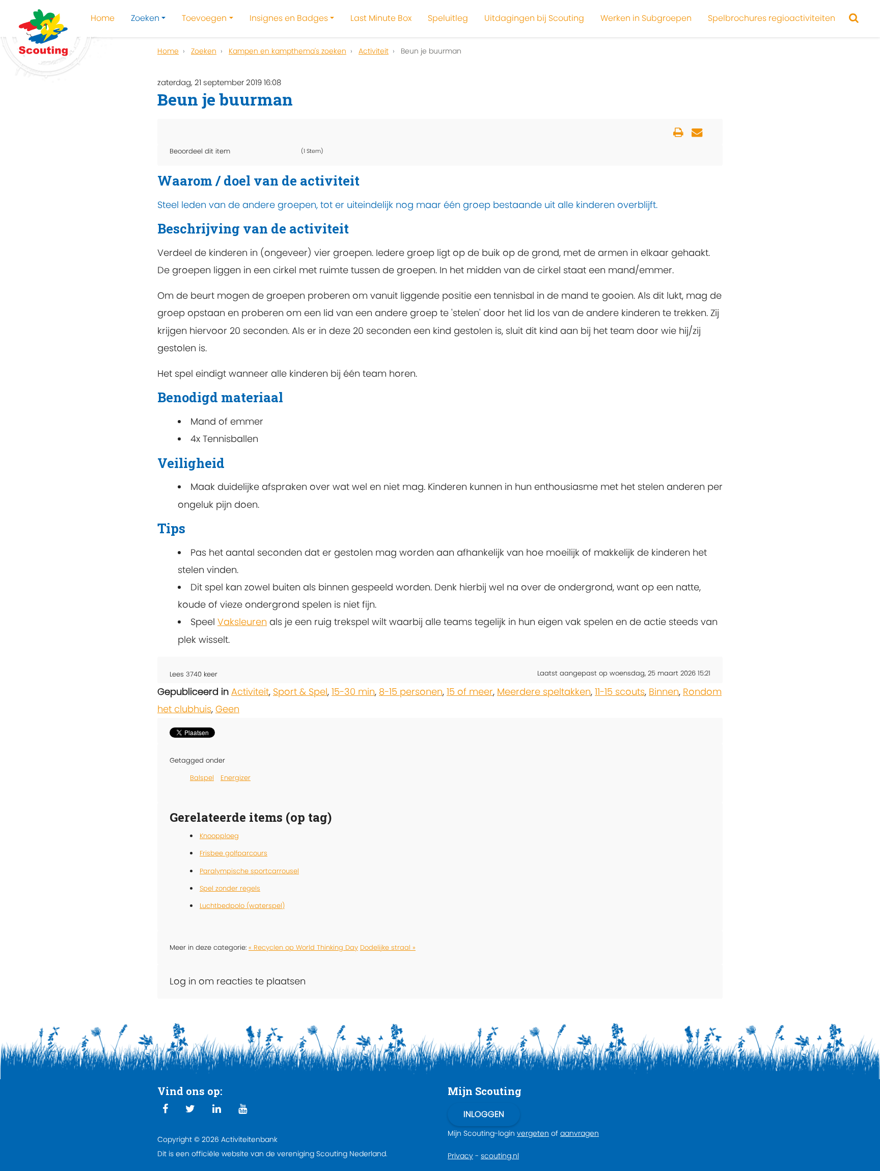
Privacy (460, 1156)
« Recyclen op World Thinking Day (303, 947)
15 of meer (470, 691)
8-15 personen (411, 691)
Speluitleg (448, 18)
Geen (227, 708)
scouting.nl (500, 1156)
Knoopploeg (219, 836)
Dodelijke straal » (388, 947)
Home (103, 18)
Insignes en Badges (289, 18)
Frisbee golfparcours (233, 853)
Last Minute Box (380, 18)
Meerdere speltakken (544, 691)
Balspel (202, 778)
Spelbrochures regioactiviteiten (771, 18)
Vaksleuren (242, 621)
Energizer (236, 778)
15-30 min (353, 691)
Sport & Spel (300, 691)
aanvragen (579, 1133)
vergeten (533, 1133)
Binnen (664, 691)
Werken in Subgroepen (646, 18)
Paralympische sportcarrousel (249, 871)
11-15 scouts (620, 691)
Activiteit (250, 691)
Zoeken (145, 18)
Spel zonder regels (230, 888)
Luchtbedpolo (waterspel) (242, 905)
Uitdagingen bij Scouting (534, 18)
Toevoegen (204, 18)
